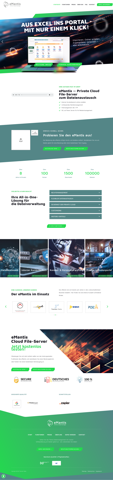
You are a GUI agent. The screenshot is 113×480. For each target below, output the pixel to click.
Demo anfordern (45, 449)
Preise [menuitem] (73, 4)
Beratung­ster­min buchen (76, 148)
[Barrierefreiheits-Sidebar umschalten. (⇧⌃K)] (3, 476)
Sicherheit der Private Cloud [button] (63, 204)
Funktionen (39, 435)
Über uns (58, 435)
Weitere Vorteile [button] (58, 216)
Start (30, 435)
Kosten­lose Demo (52, 148)
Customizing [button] (56, 210)
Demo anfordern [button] (104, 4)
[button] (6, 307)
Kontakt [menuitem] (92, 4)
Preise (49, 435)
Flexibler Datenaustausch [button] (62, 198)
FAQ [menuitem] (86, 4)
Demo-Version (70, 435)
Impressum (99, 471)
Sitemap (84, 471)
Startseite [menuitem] (56, 4)
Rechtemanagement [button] (59, 192)
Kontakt (82, 435)
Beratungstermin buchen (71, 449)
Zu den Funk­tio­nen (56, 226)
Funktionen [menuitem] (66, 4)
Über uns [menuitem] (80, 4)
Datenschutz (91, 471)
